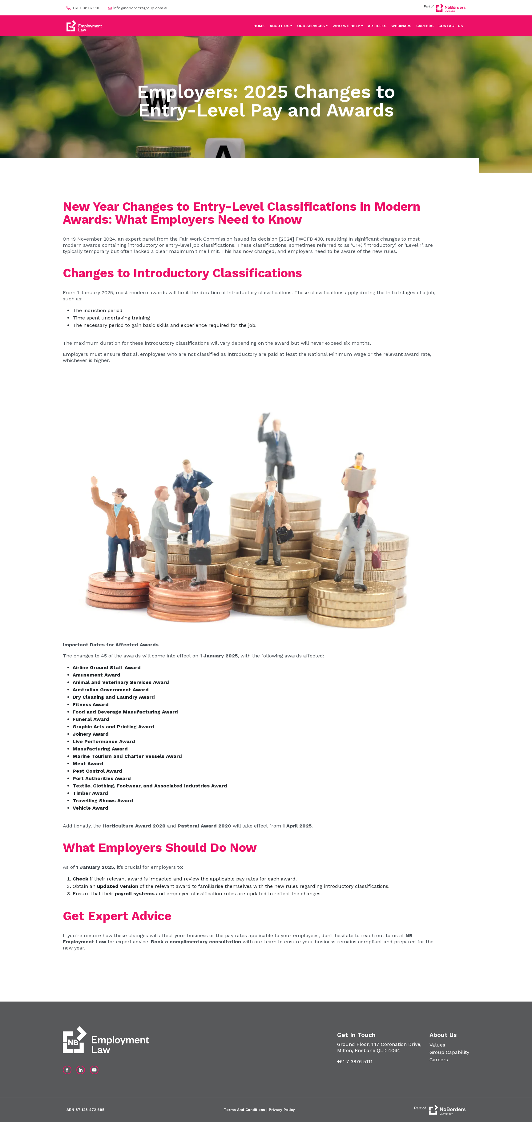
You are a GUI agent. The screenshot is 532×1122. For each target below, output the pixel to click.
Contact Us (450, 26)
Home (259, 26)
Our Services (311, 26)
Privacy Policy (282, 1110)
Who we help (346, 26)
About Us (279, 26)
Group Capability (449, 1052)
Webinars (401, 26)
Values (437, 1045)
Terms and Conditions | (246, 1110)
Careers (424, 26)
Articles (377, 26)
